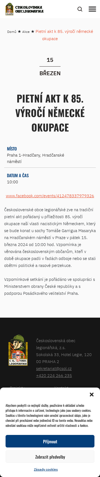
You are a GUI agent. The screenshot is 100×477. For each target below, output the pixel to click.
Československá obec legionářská (29, 9)
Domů (11, 32)
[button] (91, 394)
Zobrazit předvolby (50, 457)
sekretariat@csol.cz (54, 368)
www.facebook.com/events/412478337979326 (50, 195)
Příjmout (50, 441)
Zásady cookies (46, 469)
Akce (26, 32)
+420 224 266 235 (54, 375)
